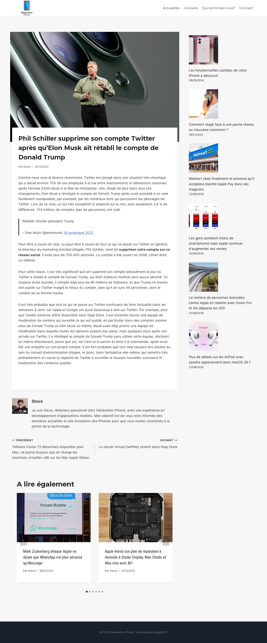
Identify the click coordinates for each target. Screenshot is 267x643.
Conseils (191, 8)
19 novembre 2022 (78, 233)
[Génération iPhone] (26, 8)
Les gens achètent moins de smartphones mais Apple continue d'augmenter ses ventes (215, 243)
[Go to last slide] (23, 541)
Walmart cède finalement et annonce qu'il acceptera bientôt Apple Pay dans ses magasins (221, 184)
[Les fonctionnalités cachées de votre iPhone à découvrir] (222, 49)
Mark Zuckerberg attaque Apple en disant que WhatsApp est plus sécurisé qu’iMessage (52, 557)
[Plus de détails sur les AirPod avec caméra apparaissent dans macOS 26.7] (222, 336)
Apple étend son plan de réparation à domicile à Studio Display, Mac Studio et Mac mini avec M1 (135, 557)
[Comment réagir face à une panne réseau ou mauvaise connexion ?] (222, 104)
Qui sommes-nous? (218, 8)
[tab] (87, 592)
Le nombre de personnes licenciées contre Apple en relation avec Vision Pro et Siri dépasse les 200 (220, 303)
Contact (246, 8)
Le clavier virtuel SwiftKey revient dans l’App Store (138, 444)
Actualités (171, 8)
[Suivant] (166, 541)
